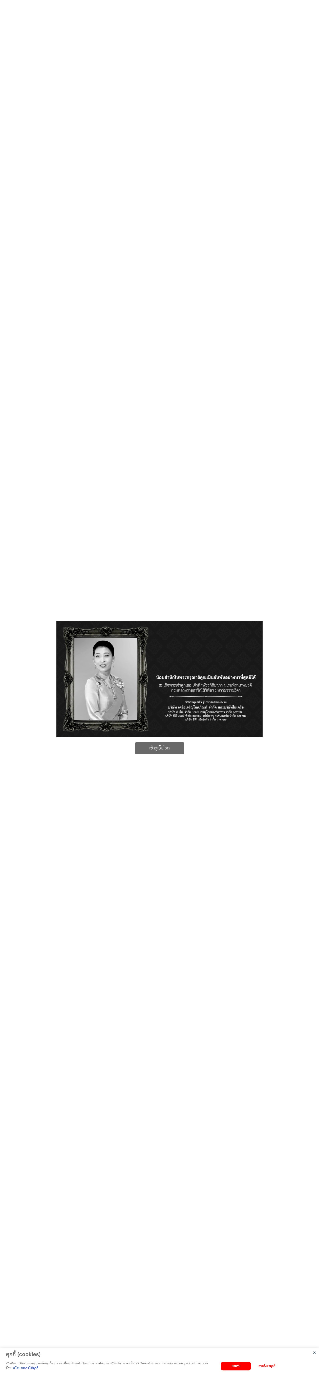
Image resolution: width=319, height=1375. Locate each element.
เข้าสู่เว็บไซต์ (159, 748)
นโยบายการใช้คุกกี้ (25, 1368)
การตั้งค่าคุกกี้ (266, 1366)
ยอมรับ (236, 1366)
